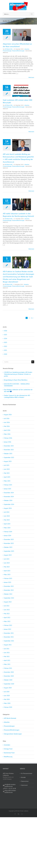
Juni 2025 (7, 469)
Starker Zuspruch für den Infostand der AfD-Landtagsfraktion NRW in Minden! (17, 396)
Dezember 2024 (9, 493)
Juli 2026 (6, 418)
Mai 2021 (7, 656)
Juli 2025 (6, 465)
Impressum (24, 785)
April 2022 (7, 617)
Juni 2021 (7, 652)
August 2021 (8, 645)
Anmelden (7, 745)
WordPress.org (8, 757)
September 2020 (9, 684)
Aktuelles (27, 49)
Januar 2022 (7, 629)
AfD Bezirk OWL (9, 49)
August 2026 (8, 414)
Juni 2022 (7, 610)
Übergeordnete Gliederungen (13, 734)
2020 (5, 354)
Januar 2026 (7, 442)
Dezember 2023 (9, 539)
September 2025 (9, 457)
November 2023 (9, 543)
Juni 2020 (7, 695)
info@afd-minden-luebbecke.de (10, 785)
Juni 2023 (7, 563)
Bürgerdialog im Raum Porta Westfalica (15, 380)
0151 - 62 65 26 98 (10, 788)
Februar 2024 (8, 532)
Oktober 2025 (8, 453)
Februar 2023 (8, 578)
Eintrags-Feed (8, 749)
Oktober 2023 (8, 547)
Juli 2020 (6, 692)
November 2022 (9, 590)
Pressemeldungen (7, 50)
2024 (5, 338)
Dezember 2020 (9, 672)
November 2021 (9, 637)
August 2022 (8, 602)
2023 (5, 342)
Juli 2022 (6, 606)
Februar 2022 (8, 625)
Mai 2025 (7, 473)
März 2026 (7, 434)
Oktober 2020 (8, 680)
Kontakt (23, 777)
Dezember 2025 (9, 446)
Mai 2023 (7, 567)
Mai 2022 (7, 613)
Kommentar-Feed (9, 753)
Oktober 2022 (8, 594)
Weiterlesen (31, 77)
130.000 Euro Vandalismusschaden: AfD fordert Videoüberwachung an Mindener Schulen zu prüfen (18, 374)
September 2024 (9, 504)
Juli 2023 (6, 559)
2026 (5, 331)
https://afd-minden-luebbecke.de (10, 791)
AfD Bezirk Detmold (10, 718)
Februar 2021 (8, 668)
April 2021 (7, 660)
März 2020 (7, 703)
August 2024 (8, 508)
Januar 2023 (7, 582)
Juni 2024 (7, 516)
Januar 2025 (7, 489)
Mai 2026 (7, 426)
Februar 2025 (8, 485)
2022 (5, 346)
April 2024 (7, 524)
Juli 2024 (6, 512)
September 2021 (9, 641)
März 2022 (7, 621)
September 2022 (9, 598)
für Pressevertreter (26, 773)
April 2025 (7, 477)
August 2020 (8, 688)
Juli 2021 (6, 649)
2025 (5, 335)
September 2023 (9, 551)
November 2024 (9, 496)
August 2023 (8, 555)
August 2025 (8, 461)
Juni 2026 (7, 422)
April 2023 (7, 571)
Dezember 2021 (9, 633)
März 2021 (7, 664)
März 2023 (7, 574)
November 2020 (9, 676)
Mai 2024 (7, 520)
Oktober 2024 (8, 500)
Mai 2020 (7, 699)
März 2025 (7, 481)
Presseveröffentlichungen (18, 50)
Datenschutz (25, 781)
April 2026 (7, 430)
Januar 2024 (7, 535)
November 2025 (9, 450)
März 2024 (7, 528)
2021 (5, 350)
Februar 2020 (8, 707)
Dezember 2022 (9, 586)
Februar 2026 (8, 438)
